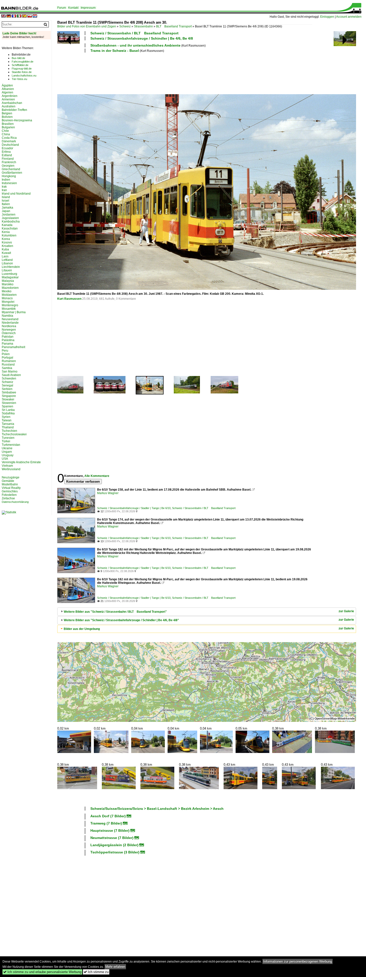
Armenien (8, 99)
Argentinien (9, 96)
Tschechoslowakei (14, 434)
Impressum (88, 7)
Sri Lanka (8, 410)
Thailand (8, 427)
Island (6, 197)
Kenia (6, 232)
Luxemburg (9, 274)
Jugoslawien (10, 218)
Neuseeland (10, 319)
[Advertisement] (184, 73)
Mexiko (6, 291)
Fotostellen (9, 495)
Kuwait (6, 253)
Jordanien (8, 214)
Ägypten (7, 85)
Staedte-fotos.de (22, 72)
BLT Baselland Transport (174, 26)
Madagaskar (10, 277)
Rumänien (9, 361)
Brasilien (8, 124)
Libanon (7, 263)
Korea (6, 239)
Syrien (6, 417)
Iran (4, 190)
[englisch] (3, 16)
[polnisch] (29, 16)
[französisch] (14, 16)
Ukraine (7, 448)
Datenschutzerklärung (15, 501)
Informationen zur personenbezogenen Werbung (297, 961)
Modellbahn (10, 484)
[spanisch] (24, 16)
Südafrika (8, 413)
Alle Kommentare (96, 476)
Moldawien (9, 295)
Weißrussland (11, 469)
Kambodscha (11, 221)
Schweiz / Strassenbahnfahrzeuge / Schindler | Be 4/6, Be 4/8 (141, 38)
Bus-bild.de (18, 58)
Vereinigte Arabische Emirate (21, 462)
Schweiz (125, 26)
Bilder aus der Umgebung (82, 629)
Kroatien (7, 246)
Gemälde (8, 481)
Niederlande (10, 322)
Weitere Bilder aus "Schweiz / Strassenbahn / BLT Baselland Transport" (115, 611)
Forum (61, 7)
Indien (6, 179)
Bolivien (7, 117)
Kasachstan (10, 228)
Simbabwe (9, 392)
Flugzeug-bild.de (22, 68)
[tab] (206, 611)
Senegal (7, 385)
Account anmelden (349, 16)
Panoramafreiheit (13, 347)
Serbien (7, 389)
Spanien (7, 406)
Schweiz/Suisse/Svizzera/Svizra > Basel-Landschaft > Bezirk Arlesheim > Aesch (157, 809)
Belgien (7, 113)
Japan (6, 211)
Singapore (9, 396)
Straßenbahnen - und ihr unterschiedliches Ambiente (135, 45)
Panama (7, 343)
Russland (8, 364)
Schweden (9, 378)
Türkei (6, 441)
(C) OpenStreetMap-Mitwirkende (332, 718)
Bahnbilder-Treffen (14, 110)
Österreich (9, 333)
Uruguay (7, 455)
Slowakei (8, 399)
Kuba (5, 249)
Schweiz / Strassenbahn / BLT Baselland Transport (134, 33)
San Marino (9, 371)
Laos (5, 256)
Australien (8, 106)
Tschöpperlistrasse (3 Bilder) (114, 852)
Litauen (7, 270)
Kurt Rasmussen (69, 299)
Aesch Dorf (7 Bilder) (108, 816)
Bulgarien (8, 127)
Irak (4, 186)
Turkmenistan (11, 445)
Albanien (8, 89)
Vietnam (7, 465)
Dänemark (9, 141)
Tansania (8, 424)
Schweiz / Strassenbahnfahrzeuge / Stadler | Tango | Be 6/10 (134, 508)
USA (5, 458)
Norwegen (9, 329)
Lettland (7, 260)
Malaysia (8, 281)
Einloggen (327, 16)
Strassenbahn (143, 26)
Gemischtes (10, 491)
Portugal (7, 357)
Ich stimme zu (96, 972)
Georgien (8, 165)
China (6, 134)
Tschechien (9, 431)
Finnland (8, 158)
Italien (6, 204)
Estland (7, 155)
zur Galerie (346, 611)
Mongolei (8, 301)
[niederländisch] (35, 16)
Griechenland (11, 169)
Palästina (8, 340)
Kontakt (73, 7)
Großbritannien (12, 172)
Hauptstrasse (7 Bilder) (109, 830)
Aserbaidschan (12, 103)
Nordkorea (9, 326)
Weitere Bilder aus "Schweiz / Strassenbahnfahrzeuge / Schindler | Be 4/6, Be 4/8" (121, 620)
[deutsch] (8, 16)
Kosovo (7, 242)
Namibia (7, 315)
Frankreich (9, 162)
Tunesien (8, 438)
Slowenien (9, 403)
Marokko (7, 284)
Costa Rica (9, 138)
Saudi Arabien (11, 375)
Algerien (7, 92)
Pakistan (7, 336)
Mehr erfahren (115, 967)
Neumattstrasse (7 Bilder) (111, 838)
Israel (5, 200)
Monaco (7, 298)
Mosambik (9, 308)
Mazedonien (10, 288)
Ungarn (7, 451)
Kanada (7, 225)
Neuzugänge (10, 477)
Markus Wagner (108, 493)
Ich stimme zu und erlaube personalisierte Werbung (42, 972)
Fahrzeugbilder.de (22, 61)
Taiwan (6, 420)
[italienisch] (19, 16)
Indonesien (9, 183)
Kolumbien (9, 235)
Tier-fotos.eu (19, 78)
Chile (5, 131)
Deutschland (10, 145)
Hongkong (9, 176)
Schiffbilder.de (20, 65)
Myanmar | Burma (14, 312)
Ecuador (7, 148)
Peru (5, 350)
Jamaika (7, 207)
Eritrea (6, 151)
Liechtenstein (11, 267)
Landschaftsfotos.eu (24, 75)
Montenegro (10, 305)
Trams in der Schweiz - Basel (114, 51)
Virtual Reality (11, 488)
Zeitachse (8, 498)
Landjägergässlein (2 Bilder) (114, 845)
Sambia (7, 368)
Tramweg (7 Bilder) (106, 823)
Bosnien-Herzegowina (17, 120)
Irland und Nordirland (16, 193)
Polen (6, 354)
